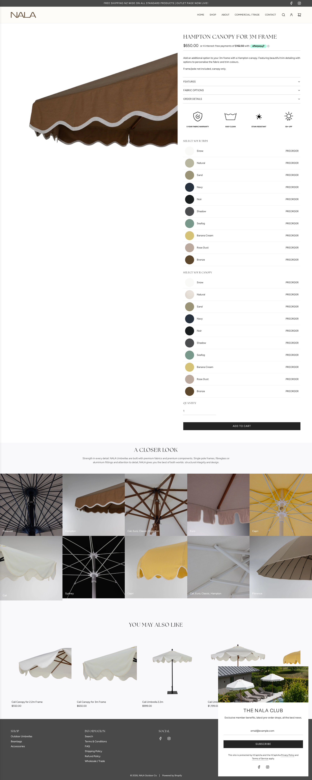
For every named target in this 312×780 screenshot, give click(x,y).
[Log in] (291, 15)
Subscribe (263, 744)
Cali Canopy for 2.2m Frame (27, 701)
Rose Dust (248, 247)
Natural (248, 163)
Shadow (248, 211)
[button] (18, 673)
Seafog (248, 223)
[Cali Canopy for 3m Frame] (107, 668)
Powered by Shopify (172, 775)
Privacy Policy (287, 755)
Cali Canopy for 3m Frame (91, 701)
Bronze (248, 259)
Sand (248, 175)
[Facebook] (291, 3)
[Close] (302, 673)
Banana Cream (248, 235)
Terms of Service (260, 758)
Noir (248, 199)
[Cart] (299, 15)
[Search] (283, 15)
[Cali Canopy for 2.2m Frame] (42, 668)
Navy (248, 187)
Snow (248, 150)
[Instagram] (299, 3)
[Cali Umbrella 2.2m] (172, 668)
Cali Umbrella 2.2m (152, 701)
